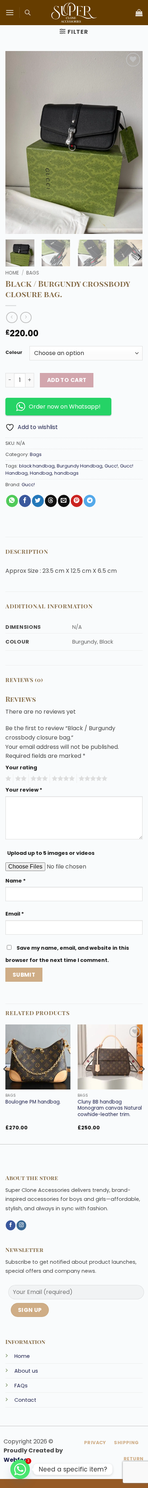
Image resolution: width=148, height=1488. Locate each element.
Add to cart (67, 380)
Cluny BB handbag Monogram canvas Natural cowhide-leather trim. (110, 1108)
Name (15, 880)
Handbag (41, 473)
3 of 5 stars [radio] (38, 778)
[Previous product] (25, 317)
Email (14, 913)
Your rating (21, 767)
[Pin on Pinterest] (77, 501)
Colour (13, 352)
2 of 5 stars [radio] (20, 778)
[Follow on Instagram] (21, 1225)
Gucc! (111, 466)
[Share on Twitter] (38, 501)
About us (26, 1370)
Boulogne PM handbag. (33, 1102)
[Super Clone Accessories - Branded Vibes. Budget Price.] (74, 12)
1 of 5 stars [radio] (7, 778)
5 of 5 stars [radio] (92, 778)
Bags (32, 273)
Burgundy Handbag (79, 466)
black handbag (37, 466)
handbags (66, 473)
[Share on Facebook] (25, 501)
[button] (9, 12)
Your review (23, 789)
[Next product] (11, 317)
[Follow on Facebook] (10, 1225)
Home (12, 273)
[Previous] (5, 1083)
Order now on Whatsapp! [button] (65, 406)
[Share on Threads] (51, 501)
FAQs (21, 1385)
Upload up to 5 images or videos (50, 853)
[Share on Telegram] (90, 501)
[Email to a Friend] (64, 501)
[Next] (139, 257)
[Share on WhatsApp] (12, 501)
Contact (25, 1400)
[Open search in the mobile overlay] (28, 12)
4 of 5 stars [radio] (62, 778)
